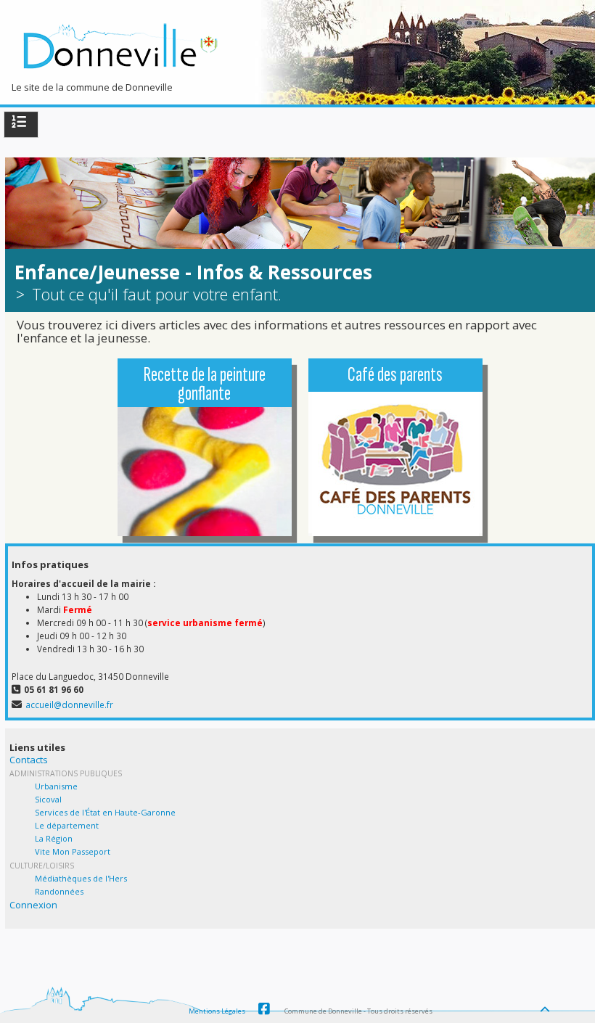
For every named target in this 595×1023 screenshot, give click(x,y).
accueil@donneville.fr (69, 704)
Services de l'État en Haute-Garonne (105, 812)
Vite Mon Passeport (72, 851)
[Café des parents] (395, 475)
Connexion (33, 904)
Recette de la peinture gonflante (205, 384)
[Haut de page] (546, 1005)
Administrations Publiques (65, 773)
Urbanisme (56, 786)
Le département (67, 825)
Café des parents (395, 375)
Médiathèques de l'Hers (81, 878)
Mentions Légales (217, 1011)
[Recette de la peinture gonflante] (205, 467)
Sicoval (48, 799)
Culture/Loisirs (41, 865)
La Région (54, 838)
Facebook (264, 1009)
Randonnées (59, 891)
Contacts (28, 759)
